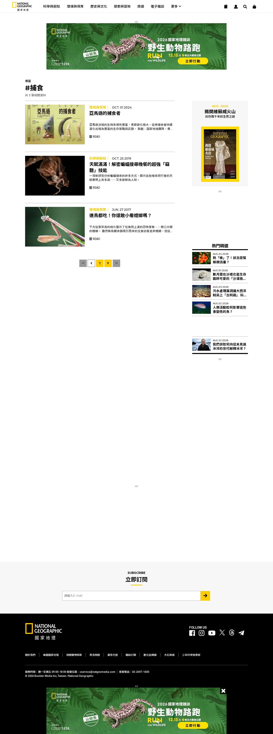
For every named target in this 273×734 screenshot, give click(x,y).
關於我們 (30, 654)
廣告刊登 (113, 654)
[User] (236, 6)
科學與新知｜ (99, 158)
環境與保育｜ (99, 107)
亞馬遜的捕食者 (105, 113)
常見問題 (95, 654)
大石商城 (169, 654)
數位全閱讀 (150, 654)
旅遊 (140, 6)
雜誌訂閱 (131, 654)
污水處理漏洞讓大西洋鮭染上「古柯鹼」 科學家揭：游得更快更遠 (230, 295)
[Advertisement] (220, 216)
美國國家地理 (51, 654)
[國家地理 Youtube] (212, 633)
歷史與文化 (98, 6)
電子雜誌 (157, 6)
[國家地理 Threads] (232, 633)
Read (96, 136)
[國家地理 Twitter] (222, 633)
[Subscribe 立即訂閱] (205, 596)
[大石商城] (254, 6)
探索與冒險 (122, 6)
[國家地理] (22, 10)
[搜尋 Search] (245, 6)
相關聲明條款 (74, 654)
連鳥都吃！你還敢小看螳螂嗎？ (120, 215)
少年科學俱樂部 (191, 654)
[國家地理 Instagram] (201, 633)
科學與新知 (51, 6)
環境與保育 (75, 6)
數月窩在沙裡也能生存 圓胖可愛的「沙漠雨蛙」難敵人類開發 (230, 279)
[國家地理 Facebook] (192, 633)
